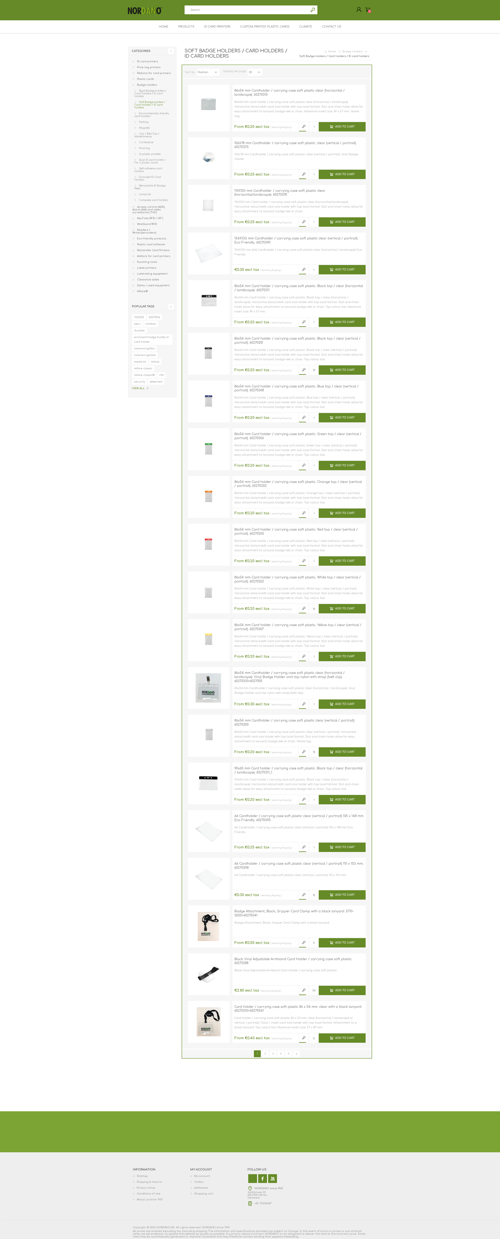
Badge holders (146, 85)
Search (313, 9)
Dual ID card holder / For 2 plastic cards (150, 161)
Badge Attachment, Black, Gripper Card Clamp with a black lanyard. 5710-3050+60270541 (294, 913)
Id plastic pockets (149, 154)
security (139, 381)
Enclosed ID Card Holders (147, 178)
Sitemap (142, 1176)
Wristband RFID (146, 224)
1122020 (139, 317)
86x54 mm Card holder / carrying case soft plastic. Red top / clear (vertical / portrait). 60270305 (296, 531)
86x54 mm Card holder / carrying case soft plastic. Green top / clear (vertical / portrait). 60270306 (298, 436)
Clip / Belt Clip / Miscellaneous (146, 135)
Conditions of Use (148, 1193)
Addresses (201, 1187)
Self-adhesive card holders (148, 170)
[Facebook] (262, 1178)
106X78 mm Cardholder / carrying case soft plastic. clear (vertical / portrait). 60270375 (295, 145)
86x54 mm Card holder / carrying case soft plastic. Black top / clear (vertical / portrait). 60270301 (297, 340)
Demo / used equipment (153, 285)
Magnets (144, 128)
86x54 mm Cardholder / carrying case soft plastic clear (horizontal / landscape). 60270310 (289, 92)
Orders (199, 1182)
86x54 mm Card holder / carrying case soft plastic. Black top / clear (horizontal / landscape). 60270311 (298, 288)
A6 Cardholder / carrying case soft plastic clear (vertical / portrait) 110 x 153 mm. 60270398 (298, 866)
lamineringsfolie (145, 355)
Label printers (146, 268)
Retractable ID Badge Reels (149, 187)
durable (139, 330)
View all (138, 388)
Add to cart (345, 126)
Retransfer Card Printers (153, 250)
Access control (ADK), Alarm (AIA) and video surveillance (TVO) (148, 210)
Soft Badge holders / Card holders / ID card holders (149, 105)
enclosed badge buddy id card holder (151, 339)
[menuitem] (161, 1176)
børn (137, 324)
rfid (161, 375)
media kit (140, 361)
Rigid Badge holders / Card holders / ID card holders (150, 93)
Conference (145, 142)
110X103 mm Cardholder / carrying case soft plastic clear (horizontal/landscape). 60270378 (279, 193)
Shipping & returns (149, 1182)
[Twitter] (252, 1178)
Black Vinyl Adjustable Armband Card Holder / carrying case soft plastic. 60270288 (293, 961)
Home (332, 51)
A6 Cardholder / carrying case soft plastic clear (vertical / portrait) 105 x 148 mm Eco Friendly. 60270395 (298, 818)
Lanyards (144, 194)
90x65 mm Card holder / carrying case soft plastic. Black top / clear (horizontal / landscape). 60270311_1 (298, 770)
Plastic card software (150, 244)
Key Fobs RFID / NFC (149, 218)
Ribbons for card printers (153, 73)
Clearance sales (147, 279)
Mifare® (142, 291)
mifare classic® (144, 375)
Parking (143, 122)
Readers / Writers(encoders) (144, 231)
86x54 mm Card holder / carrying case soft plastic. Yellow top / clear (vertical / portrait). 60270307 (298, 627)
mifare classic (143, 368)
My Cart (367, 9)
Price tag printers (148, 67)
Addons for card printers (153, 256)
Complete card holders (153, 200)
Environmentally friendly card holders (151, 115)
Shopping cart (203, 1193)
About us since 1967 (150, 1199)
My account (202, 1176)
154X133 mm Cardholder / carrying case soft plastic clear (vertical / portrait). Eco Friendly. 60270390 (296, 240)
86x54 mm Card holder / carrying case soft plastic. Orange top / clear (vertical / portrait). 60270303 (298, 484)
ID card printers (147, 61)
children (150, 324)
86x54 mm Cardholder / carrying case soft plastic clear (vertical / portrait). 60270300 (294, 722)
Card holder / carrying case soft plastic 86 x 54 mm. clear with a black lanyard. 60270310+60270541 (298, 1009)
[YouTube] (272, 1178)
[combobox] (246, 9)
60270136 (154, 317)
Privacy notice (146, 1187)
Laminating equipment (152, 273)
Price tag (144, 148)
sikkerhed (156, 381)
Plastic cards (145, 79)
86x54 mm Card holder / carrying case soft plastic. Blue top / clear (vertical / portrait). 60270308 (296, 388)
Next (296, 1053)
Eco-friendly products (151, 238)
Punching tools (146, 262)
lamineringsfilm (144, 348)
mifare (155, 361)
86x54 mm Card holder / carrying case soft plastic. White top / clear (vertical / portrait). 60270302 (297, 579)
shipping (286, 127)
